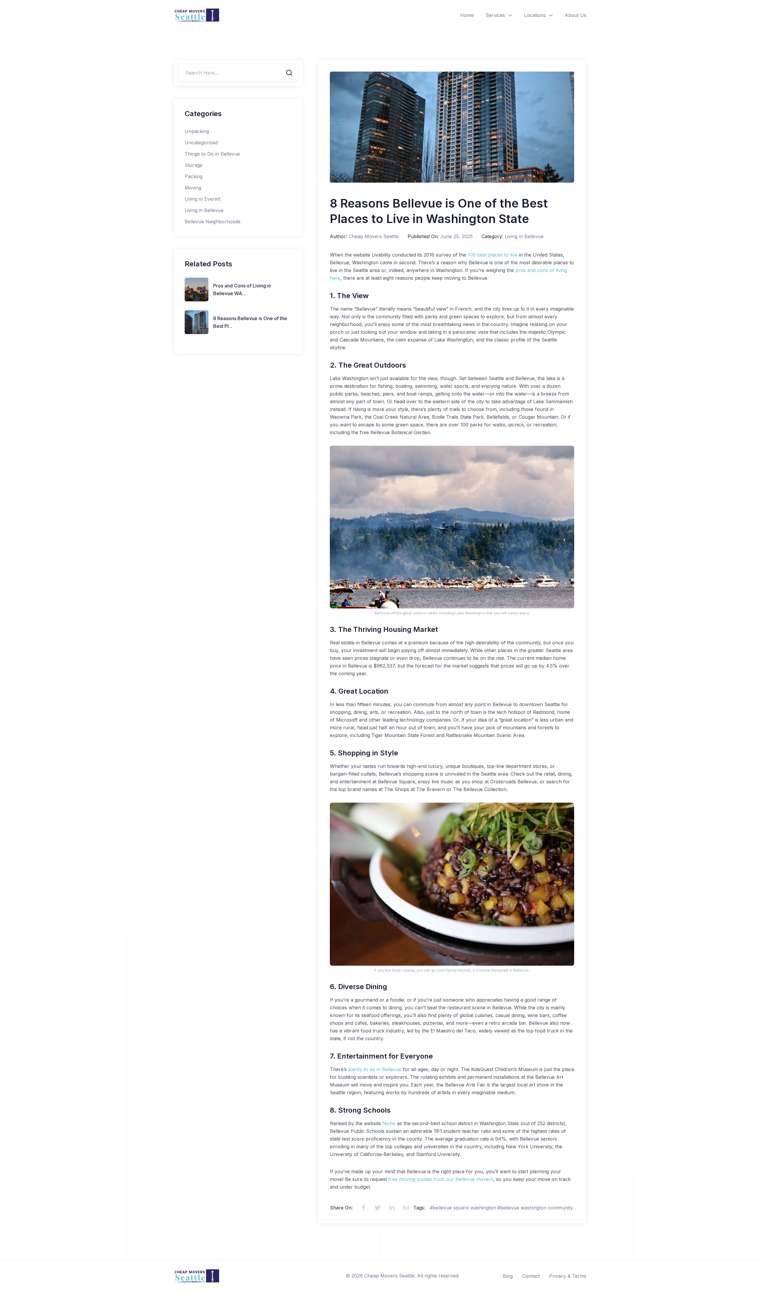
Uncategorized (201, 143)
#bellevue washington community (535, 1208)
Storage (193, 165)
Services (495, 15)
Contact (531, 1276)
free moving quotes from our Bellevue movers (440, 1179)
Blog (508, 1276)
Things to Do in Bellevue (212, 154)
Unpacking (197, 131)
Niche (388, 1123)
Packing (193, 176)
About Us (575, 15)
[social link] (363, 1207)
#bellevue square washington (463, 1208)
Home (467, 15)
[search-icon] (289, 73)
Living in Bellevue (204, 210)
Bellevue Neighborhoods (212, 221)
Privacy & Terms (567, 1276)
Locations (535, 15)
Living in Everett (202, 199)
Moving (193, 188)
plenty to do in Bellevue (374, 1069)
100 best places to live (492, 255)
